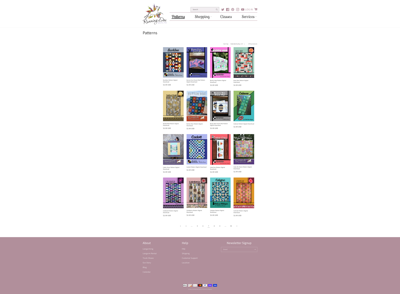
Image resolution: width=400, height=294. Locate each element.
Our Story (147, 262)
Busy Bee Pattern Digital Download (241, 81)
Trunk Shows (148, 258)
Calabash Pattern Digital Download (170, 211)
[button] (202, 16)
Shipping (186, 253)
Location (186, 262)
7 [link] (208, 226)
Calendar (147, 272)
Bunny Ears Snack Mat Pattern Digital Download (196, 81)
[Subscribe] (255, 249)
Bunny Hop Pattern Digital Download (218, 81)
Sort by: (225, 44)
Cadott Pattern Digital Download (197, 167)
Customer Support (190, 258)
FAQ (183, 249)
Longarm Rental (150, 253)
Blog (145, 267)
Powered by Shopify (207, 289)
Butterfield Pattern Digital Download (171, 124)
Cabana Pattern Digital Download (244, 124)
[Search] (216, 9)
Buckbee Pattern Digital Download (170, 81)
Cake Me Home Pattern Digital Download (243, 168)
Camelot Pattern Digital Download (241, 211)
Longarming (148, 249)
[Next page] (236, 226)
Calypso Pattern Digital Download (217, 211)
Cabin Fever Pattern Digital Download (171, 168)
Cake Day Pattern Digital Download (217, 168)
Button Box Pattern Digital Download (195, 124)
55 (231, 226)
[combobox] (205, 9)
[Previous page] (180, 226)
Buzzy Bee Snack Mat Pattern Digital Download (219, 124)
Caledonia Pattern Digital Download (194, 211)
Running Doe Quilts (197, 289)
